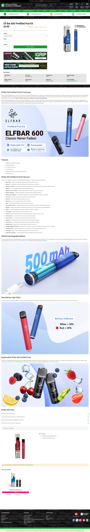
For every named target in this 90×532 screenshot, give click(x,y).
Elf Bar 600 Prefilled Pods (72, 81)
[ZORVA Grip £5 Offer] (25, 59)
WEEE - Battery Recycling (29, 521)
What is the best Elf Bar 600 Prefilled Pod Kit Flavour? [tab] (12, 420)
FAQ (2, 521)
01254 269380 (76, 4)
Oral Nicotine (53, 10)
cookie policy (78, 530)
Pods (38, 10)
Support (3, 519)
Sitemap (25, 524)
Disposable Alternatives (28, 10)
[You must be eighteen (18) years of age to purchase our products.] (76, 514)
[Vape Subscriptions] (51, 14)
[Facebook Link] (73, 520)
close (83, 530)
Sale (85, 10)
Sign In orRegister (82, 4)
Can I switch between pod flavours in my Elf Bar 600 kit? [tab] (13, 417)
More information (76, 516)
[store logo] (11, 5)
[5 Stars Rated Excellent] (5, 14)
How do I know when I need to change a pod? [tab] (11, 423)
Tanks (66, 10)
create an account (29, 465)
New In (5, 10)
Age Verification (4, 518)
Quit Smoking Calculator (6, 522)
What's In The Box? (9, 428)
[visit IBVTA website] (84, 514)
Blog (80, 10)
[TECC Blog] (87, 520)
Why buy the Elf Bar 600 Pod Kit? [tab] (8, 413)
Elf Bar (4, 95)
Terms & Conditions (28, 515)
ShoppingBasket (87, 7)
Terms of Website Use (28, 518)
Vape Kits (44, 10)
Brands (11, 10)
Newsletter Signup (71, 4)
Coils (60, 10)
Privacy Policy (27, 517)
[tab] (45, 428)
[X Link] (76, 520)
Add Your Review (43, 27)
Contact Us (3, 515)
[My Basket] (87, 5)
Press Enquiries (49, 518)
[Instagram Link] (80, 520)
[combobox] (43, 5)
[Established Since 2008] (28, 14)
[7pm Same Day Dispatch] (73, 14)
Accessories (73, 10)
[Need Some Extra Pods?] (25, 69)
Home (5, 20)
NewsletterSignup (71, 7)
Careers (47, 519)
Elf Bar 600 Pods (19, 360)
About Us (48, 515)
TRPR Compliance (27, 522)
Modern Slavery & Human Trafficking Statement (34, 519)
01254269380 (76, 7)
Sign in (23, 465)
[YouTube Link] (83, 520)
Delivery (3, 517)
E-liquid (18, 10)
